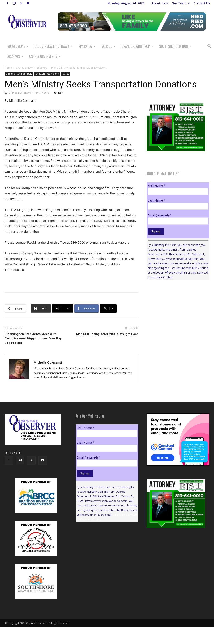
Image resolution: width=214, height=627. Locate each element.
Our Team (179, 3)
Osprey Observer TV (43, 56)
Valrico (107, 46)
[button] (209, 47)
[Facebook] (7, 3)
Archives (13, 56)
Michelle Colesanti (19, 92)
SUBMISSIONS (16, 46)
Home (8, 67)
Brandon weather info (178, 321)
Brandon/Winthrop (136, 46)
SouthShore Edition (173, 46)
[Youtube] (28, 3)
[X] (21, 3)
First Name (156, 186)
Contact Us (202, 3)
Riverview (85, 46)
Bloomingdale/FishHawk (52, 46)
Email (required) (159, 215)
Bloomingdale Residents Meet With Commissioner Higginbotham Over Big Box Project (33, 338)
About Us (158, 3)
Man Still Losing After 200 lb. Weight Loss (107, 334)
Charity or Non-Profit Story (31, 67)
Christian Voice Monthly (47, 73)
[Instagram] (14, 3)
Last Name (156, 200)
